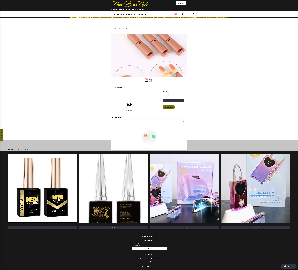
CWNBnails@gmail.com (149, 254)
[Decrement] (164, 94)
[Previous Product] (6, 188)
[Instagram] (175, 14)
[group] (149, 191)
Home (115, 28)
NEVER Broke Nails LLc (149, 237)
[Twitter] (182, 14)
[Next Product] (292, 188)
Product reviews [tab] (116, 117)
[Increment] (169, 94)
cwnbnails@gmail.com (137, 242)
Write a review (169, 107)
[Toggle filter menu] (183, 122)
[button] (194, 13)
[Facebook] (179, 14)
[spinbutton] (166, 94)
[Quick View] (42, 188)
